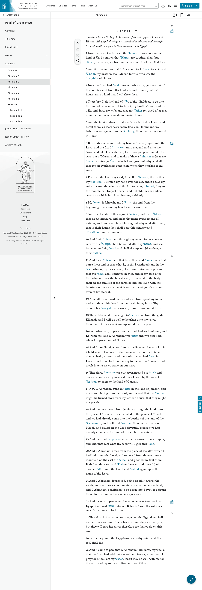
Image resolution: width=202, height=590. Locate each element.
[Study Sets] (175, 15)
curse (149, 260)
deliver (135, 315)
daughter (92, 78)
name (90, 161)
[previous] (55, 298)
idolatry (129, 131)
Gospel (106, 244)
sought (106, 308)
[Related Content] (189, 15)
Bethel (122, 460)
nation (134, 214)
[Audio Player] (191, 579)
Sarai (147, 69)
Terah (90, 62)
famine (133, 53)
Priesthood (94, 232)
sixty (135, 336)
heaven (143, 177)
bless (157, 214)
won (152, 356)
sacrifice (127, 423)
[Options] (196, 15)
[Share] (77, 60)
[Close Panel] (46, 15)
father (138, 111)
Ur (126, 102)
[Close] (77, 42)
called (135, 469)
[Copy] (77, 55)
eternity (110, 373)
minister (146, 157)
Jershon (92, 382)
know (128, 203)
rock (153, 373)
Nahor (91, 74)
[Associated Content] (172, 31)
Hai (120, 464)
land (114, 161)
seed (113, 249)
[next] (197, 298)
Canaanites (94, 423)
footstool (97, 182)
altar (128, 389)
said (116, 85)
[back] (3, 15)
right (101, 274)
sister (119, 559)
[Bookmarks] (182, 15)
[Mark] (77, 49)
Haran (125, 58)
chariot (149, 186)
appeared (119, 148)
